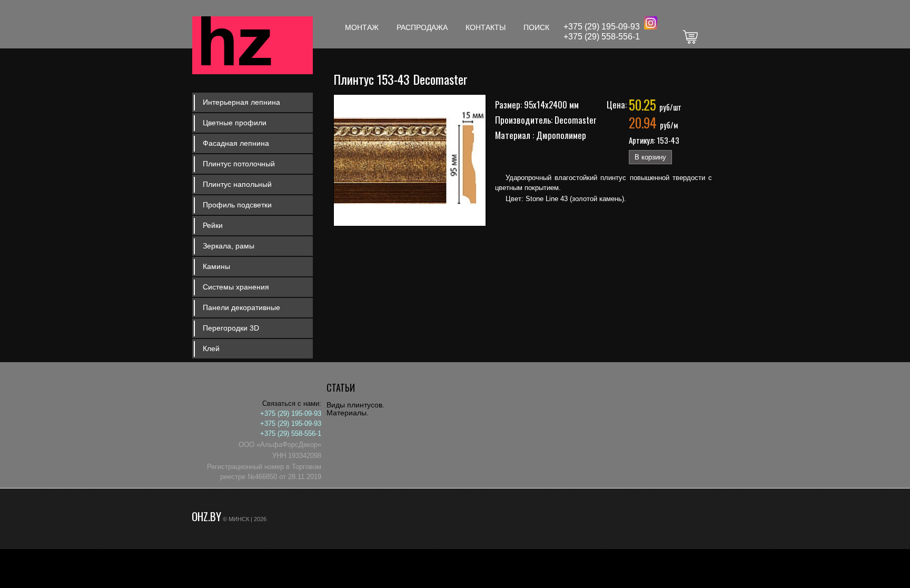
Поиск (536, 27)
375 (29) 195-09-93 (604, 26)
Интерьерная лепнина (241, 102)
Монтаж (362, 27)
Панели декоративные (241, 307)
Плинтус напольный (237, 184)
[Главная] (252, 46)
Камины (216, 266)
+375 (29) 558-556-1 (601, 36)
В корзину (650, 157)
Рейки (213, 225)
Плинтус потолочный (239, 164)
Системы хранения (236, 287)
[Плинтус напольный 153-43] (410, 224)
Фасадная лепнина (236, 143)
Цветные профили (234, 122)
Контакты (486, 27)
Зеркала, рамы (228, 246)
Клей (211, 348)
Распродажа (422, 27)
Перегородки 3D (231, 328)
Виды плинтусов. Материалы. (355, 409)
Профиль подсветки (237, 205)
